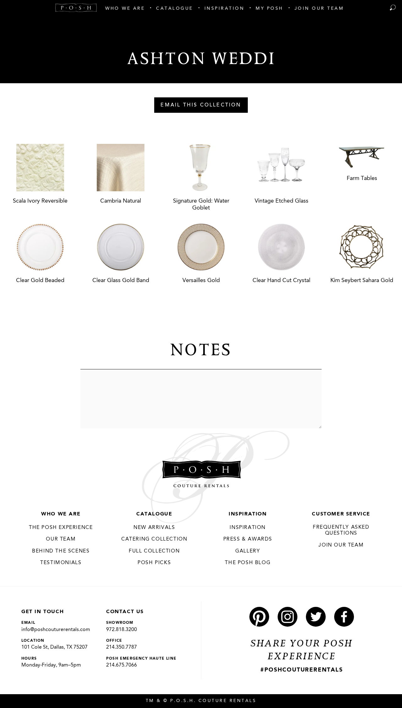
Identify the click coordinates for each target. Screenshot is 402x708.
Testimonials (60, 562)
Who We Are (60, 514)
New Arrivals (154, 527)
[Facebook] (344, 617)
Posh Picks (154, 562)
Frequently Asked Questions (341, 530)
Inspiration (248, 514)
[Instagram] (287, 617)
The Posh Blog (247, 562)
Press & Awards (247, 539)
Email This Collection (200, 105)
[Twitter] (316, 617)
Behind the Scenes (61, 551)
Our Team (61, 539)
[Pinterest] (259, 617)
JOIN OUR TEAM (341, 545)
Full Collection (154, 551)
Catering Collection (154, 539)
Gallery (247, 551)
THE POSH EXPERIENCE (61, 527)
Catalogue (154, 514)
